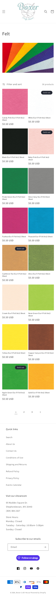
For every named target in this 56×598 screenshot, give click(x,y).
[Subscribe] (45, 547)
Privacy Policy (12, 478)
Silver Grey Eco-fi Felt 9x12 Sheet (39, 198)
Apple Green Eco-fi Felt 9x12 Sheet (13, 393)
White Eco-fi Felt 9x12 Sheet (39, 118)
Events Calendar (14, 485)
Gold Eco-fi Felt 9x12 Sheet (39, 392)
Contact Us (11, 450)
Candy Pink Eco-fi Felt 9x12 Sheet (13, 119)
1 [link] (16, 412)
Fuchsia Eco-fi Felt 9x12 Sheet (14, 236)
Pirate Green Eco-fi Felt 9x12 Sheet (13, 198)
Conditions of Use (14, 457)
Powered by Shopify (38, 593)
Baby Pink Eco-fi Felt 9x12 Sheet (38, 158)
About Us (10, 444)
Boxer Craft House (23, 593)
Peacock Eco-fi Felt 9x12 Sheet (40, 236)
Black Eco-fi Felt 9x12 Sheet (13, 157)
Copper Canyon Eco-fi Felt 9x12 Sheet (41, 354)
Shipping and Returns (16, 464)
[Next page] (40, 412)
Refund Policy (12, 471)
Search (9, 437)
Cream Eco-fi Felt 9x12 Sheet (13, 313)
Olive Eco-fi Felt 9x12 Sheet (39, 274)
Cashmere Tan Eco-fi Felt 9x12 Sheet (14, 275)
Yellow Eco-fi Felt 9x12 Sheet (13, 353)
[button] (3, 11)
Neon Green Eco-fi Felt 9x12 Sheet (39, 314)
